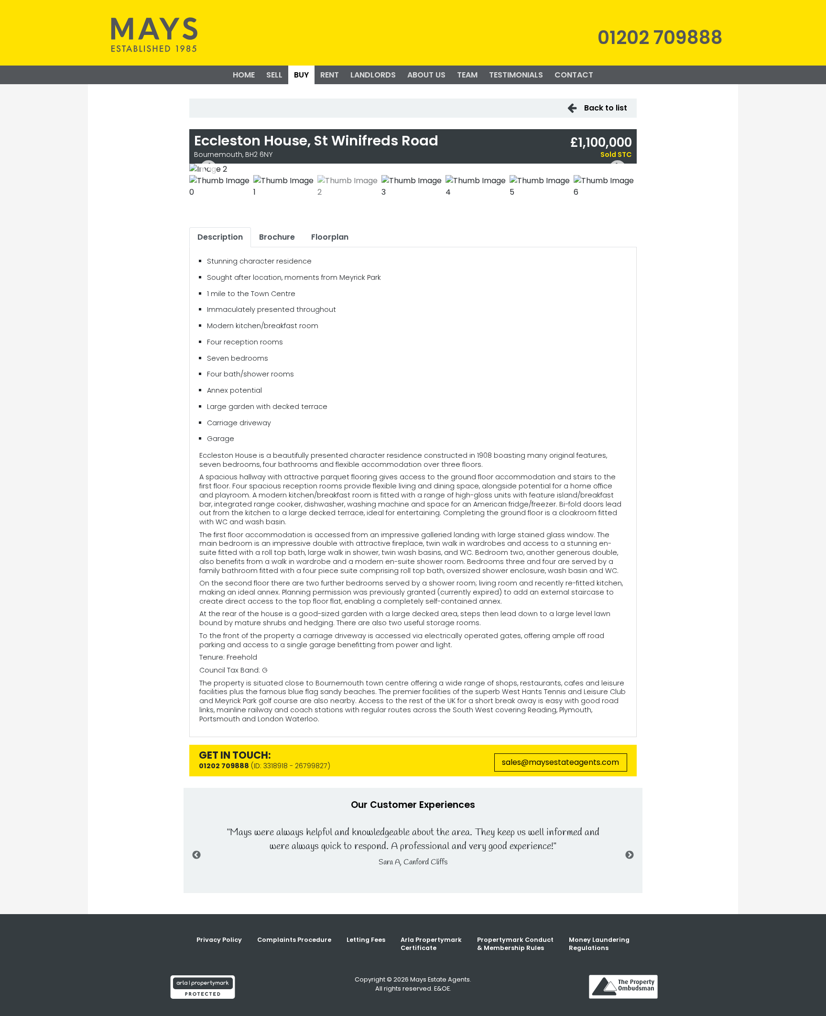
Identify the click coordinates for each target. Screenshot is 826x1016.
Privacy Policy (219, 940)
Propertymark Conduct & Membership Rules (515, 944)
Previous (208, 169)
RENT (329, 74)
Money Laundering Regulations (599, 944)
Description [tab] (220, 237)
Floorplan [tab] (329, 237)
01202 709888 (660, 37)
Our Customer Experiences (413, 804)
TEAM (467, 74)
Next (617, 169)
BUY (301, 74)
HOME (244, 74)
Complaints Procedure (294, 940)
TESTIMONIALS (516, 74)
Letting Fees (366, 940)
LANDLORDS (373, 74)
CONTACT (573, 74)
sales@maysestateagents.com (560, 762)
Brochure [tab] (277, 237)
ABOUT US (426, 74)
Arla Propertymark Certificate (431, 944)
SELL (274, 74)
